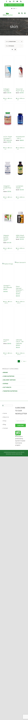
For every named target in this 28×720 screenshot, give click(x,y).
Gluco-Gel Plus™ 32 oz (20, 90)
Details (10, 98)
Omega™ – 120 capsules (7, 286)
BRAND (5, 372)
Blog (4, 424)
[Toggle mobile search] (22, 13)
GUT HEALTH (7, 387)
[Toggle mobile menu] (25, 13)
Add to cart (6, 99)
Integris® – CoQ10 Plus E (7, 187)
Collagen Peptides (6, 90)
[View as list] (15, 49)
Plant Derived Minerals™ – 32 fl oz (20, 289)
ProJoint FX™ (6, 340)
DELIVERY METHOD (9, 380)
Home (5, 413)
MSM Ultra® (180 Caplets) (20, 236)
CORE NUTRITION (8, 376)
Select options (6, 302)
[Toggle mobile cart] (19, 13)
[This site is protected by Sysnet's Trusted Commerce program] (20, 440)
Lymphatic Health (19, 187)
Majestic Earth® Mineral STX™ (6, 238)
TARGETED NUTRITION (10, 391)
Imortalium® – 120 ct (20, 137)
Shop (4, 421)
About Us (6, 417)
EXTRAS (5, 383)
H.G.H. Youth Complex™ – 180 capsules (7, 138)
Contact (5, 428)
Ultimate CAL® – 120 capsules (19, 341)
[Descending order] (21, 41)
